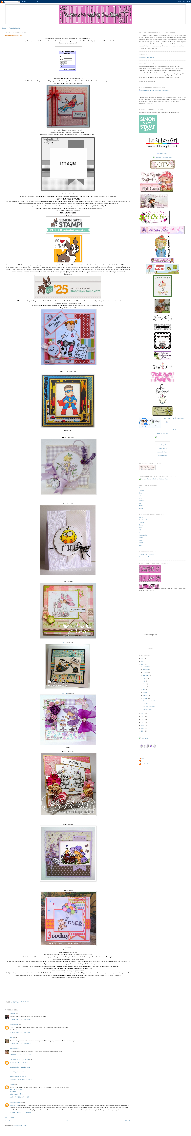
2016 (143, 658)
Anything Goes (147, 709)
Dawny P (142, 759)
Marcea (141, 543)
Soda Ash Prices (14, 1105)
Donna (141, 525)
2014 (143, 664)
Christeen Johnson (15, 1102)
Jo (139, 532)
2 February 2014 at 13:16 (20, 1054)
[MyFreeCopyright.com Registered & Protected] (154, 90)
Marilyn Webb (14, 1024)
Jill (140, 530)
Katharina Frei (143, 535)
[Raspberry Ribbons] (162, 441)
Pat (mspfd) (13, 1049)
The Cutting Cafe (169, 419)
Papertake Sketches (14, 28)
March (145, 692)
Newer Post (8, 1121)
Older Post (128, 1121)
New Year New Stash (148, 707)
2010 (143, 722)
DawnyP (141, 490)
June (144, 684)
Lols (140, 498)
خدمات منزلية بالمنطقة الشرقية (19, 1059)
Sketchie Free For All (148, 701)
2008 (143, 728)
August (145, 678)
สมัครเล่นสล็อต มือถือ (16, 1094)
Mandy (141, 540)
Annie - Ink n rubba (145, 557)
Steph (140, 545)
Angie (141, 517)
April (144, 690)
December (146, 667)
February (146, 695)
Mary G (64, 693)
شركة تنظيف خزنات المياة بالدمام (20, 1067)
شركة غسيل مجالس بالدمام (18, 1076)
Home (4, 28)
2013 (143, 714)
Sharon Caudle (143, 764)
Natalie (141, 505)
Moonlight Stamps (162, 452)
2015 (143, 661)
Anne (140, 488)
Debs (140, 493)
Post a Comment (10, 1117)
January (145, 698)
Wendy (12, 1038)
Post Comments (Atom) (20, 1125)
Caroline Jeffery (143, 520)
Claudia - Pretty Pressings (146, 554)
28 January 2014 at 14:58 (20, 1019)
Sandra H (12, 1013)
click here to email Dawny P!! (148, 57)
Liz (64, 642)
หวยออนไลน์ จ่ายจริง (16, 1090)
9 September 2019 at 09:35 (21, 1079)
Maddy (141, 538)
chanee (12, 1084)
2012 (143, 717)
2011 (143, 719)
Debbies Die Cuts (162, 433)
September (146, 675)
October (145, 672)
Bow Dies (145, 704)
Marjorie (141, 500)
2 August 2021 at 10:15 (19, 1097)
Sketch (13, 1002)
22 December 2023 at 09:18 (21, 1113)
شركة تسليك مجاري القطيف (18, 1072)
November (146, 669)
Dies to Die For (162, 448)
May (144, 687)
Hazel (140, 527)
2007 (143, 731)
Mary (140, 503)
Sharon (141, 508)
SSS (18, 1002)
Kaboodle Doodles (174, 430)
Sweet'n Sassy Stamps (162, 445)
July (144, 681)
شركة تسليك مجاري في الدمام (19, 1062)
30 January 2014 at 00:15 (20, 1044)
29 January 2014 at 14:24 (20, 1033)
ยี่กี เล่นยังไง (13, 1092)
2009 (143, 725)
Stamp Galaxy (162, 455)
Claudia (141, 522)
